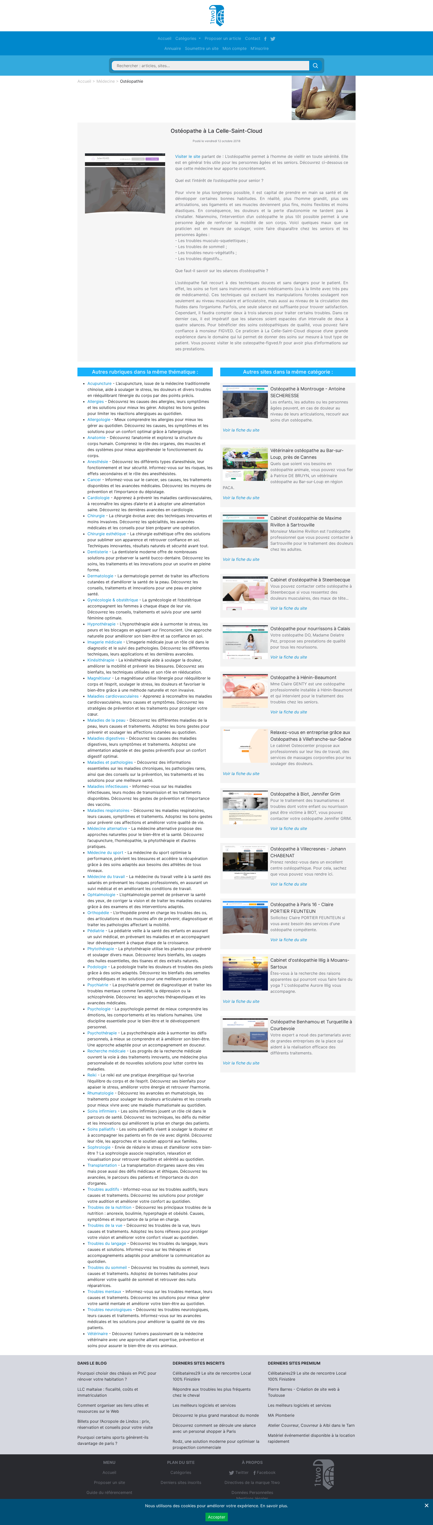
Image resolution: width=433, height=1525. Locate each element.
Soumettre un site (202, 48)
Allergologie (98, 419)
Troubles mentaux (104, 1291)
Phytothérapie (100, 948)
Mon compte (235, 48)
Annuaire (172, 48)
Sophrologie (99, 1147)
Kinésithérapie (100, 660)
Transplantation (102, 1165)
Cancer (94, 479)
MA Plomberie (281, 1415)
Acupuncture (99, 383)
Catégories (180, 1472)
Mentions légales (252, 1498)
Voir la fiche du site (241, 429)
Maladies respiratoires (108, 810)
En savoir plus (273, 1505)
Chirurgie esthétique (106, 533)
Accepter (216, 1516)
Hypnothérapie (101, 623)
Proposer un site (109, 1482)
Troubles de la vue (104, 1225)
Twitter (241, 1472)
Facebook (266, 1472)
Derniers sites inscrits (181, 1482)
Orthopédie (98, 912)
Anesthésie (97, 461)
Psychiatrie (97, 984)
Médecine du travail (106, 876)
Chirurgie (96, 515)
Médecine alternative (107, 828)
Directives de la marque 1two (252, 1482)
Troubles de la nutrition (109, 1207)
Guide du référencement (109, 1492)
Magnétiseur (99, 678)
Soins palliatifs (101, 1129)
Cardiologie (98, 497)
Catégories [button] (186, 38)
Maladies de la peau (106, 720)
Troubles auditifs (103, 1189)
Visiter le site (187, 156)
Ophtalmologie (101, 894)
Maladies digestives (106, 738)
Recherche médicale (106, 1050)
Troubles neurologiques (109, 1309)
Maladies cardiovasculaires (113, 696)
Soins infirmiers (102, 1111)
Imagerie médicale (104, 641)
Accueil (164, 38)
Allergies (95, 401)
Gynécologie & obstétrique (112, 599)
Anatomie (96, 437)
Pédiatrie (95, 930)
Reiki (91, 1074)
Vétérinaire (97, 1333)
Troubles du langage (106, 1243)
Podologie (97, 966)
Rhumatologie (100, 1093)
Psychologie (99, 1008)
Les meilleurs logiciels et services (204, 1405)
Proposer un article (223, 38)
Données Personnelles (252, 1492)
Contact (252, 38)
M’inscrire (260, 48)
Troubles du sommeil (107, 1267)
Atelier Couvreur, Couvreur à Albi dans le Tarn (311, 1425)
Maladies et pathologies (110, 762)
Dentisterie (97, 551)
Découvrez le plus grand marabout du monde (216, 1415)
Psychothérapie (102, 1032)
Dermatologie (100, 575)
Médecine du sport (105, 852)
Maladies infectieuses (107, 786)
